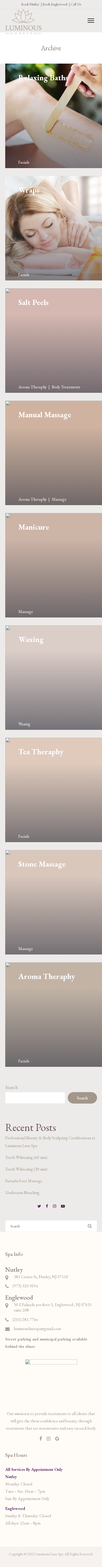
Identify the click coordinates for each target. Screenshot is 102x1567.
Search (11, 1087)
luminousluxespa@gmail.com (37, 1328)
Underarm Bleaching (22, 1192)
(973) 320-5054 (25, 1286)
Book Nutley (30, 4)
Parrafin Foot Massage (23, 1181)
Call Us (76, 4)
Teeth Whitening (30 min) (26, 1169)
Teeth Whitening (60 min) (26, 1157)
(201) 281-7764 (25, 1319)
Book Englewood (55, 4)
